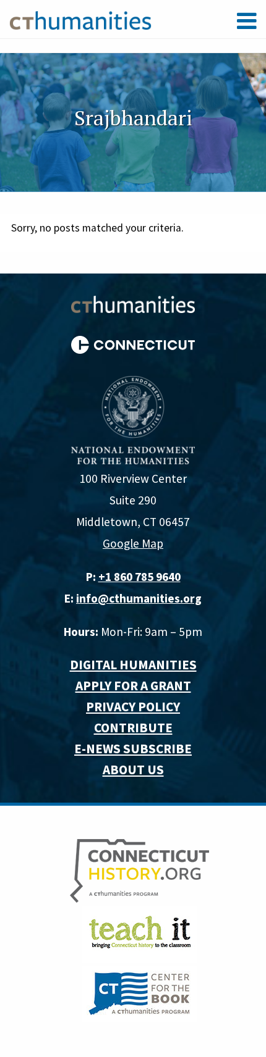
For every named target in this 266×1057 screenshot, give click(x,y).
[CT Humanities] (80, 20)
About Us (133, 769)
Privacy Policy (133, 706)
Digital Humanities (133, 664)
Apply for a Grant (133, 685)
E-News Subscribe (133, 748)
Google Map (133, 543)
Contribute (133, 727)
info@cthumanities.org (139, 598)
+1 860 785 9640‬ (139, 576)
